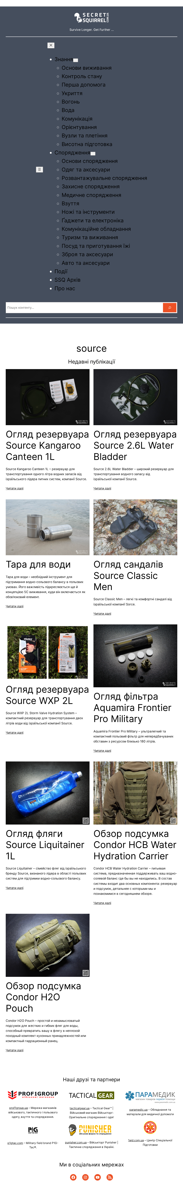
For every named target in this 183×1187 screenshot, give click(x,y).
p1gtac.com (15, 1143)
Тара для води (38, 564)
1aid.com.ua (136, 1140)
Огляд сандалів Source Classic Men (128, 575)
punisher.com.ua (76, 1142)
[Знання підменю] (75, 60)
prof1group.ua (18, 1108)
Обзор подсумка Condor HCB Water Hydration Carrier (134, 845)
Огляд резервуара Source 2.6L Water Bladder (135, 445)
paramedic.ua (138, 1109)
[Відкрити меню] (39, 170)
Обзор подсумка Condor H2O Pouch (43, 997)
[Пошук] (169, 307)
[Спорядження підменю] (92, 154)
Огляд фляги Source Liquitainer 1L (45, 845)
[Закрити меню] (51, 45)
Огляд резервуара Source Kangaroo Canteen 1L (47, 445)
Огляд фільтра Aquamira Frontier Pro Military (132, 707)
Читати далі (14, 488)
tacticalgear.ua (80, 1108)
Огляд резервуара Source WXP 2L (47, 695)
